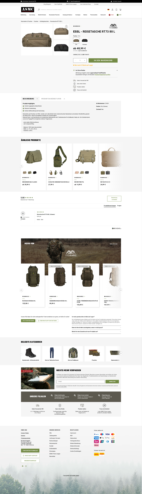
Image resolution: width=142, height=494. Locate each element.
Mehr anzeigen (113, 244)
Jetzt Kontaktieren (28, 320)
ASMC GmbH (75, 475)
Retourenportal (53, 443)
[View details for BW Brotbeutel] (85, 156)
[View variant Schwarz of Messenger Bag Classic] (34, 172)
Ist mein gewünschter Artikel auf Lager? (83, 316)
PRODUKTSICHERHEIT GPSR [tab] (51, 99)
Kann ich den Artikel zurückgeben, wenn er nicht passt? (87, 327)
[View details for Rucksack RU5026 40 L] (33, 276)
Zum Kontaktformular (30, 450)
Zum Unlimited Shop (85, 4)
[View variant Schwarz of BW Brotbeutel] (86, 172)
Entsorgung (52, 451)
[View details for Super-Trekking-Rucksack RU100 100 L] (114, 276)
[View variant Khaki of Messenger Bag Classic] (24, 172)
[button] (21, 165)
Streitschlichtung (74, 448)
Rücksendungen (53, 441)
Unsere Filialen (25, 433)
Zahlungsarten (53, 435)
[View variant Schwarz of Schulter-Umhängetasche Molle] (60, 172)
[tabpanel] (71, 117)
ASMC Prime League (71, 4)
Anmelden (112, 381)
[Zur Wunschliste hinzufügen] (66, 26)
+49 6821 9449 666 (26, 443)
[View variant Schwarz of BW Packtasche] (107, 172)
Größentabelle (53, 448)
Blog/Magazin (47, 4)
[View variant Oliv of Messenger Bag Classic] (29, 172)
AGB (71, 435)
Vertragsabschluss (75, 441)
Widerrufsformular (75, 446)
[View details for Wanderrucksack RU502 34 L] (60, 276)
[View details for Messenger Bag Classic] (33, 156)
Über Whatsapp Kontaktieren (48, 320)
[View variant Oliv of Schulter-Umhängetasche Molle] (55, 172)
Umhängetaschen (44, 21)
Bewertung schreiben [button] (114, 198)
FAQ (50, 433)
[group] (28, 197)
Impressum (73, 433)
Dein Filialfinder (58, 4)
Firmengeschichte (25, 438)
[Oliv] (76, 40)
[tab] (110, 206)
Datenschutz (73, 438)
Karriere (23, 435)
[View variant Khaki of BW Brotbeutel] (76, 172)
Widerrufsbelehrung (75, 443)
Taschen (36, 21)
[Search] (39, 9)
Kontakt (96, 4)
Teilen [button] (42, 219)
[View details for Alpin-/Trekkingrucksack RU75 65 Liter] (87, 276)
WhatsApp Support (31, 455)
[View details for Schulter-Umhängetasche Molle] (59, 156)
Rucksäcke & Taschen (26, 21)
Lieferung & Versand (54, 438)
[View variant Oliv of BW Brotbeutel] (81, 172)
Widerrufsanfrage (30, 460)
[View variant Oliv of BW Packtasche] (102, 172)
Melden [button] (38, 219)
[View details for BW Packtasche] (111, 156)
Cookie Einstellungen (75, 451)
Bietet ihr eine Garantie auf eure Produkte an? (85, 331)
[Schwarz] (85, 40)
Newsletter (52, 456)
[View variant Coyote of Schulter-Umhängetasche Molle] (50, 172)
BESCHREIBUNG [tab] (28, 99)
